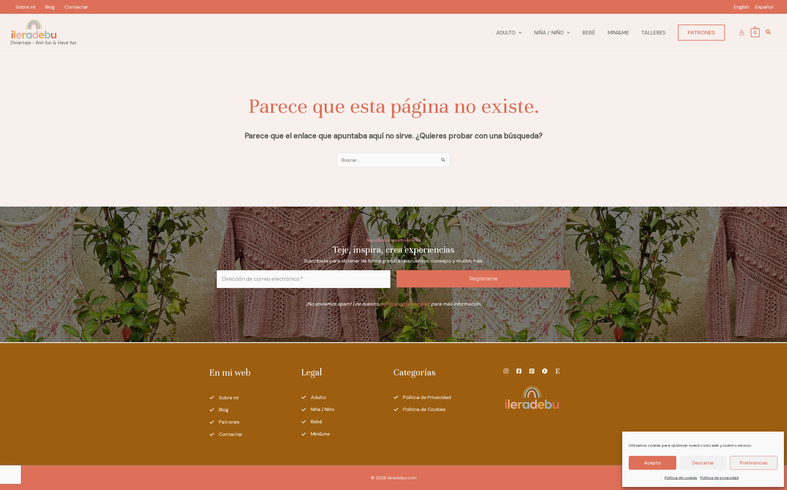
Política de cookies (681, 477)
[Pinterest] (532, 371)
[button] (519, 32)
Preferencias (754, 463)
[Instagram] (506, 371)
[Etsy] (557, 371)
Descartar (703, 463)
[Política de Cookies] (420, 409)
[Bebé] (311, 421)
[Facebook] (519, 371)
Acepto (652, 463)
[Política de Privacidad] (422, 397)
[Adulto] (313, 397)
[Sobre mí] (224, 397)
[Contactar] (226, 434)
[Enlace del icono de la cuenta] (742, 32)
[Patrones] (224, 422)
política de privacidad (405, 304)
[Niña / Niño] (317, 409)
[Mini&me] (315, 434)
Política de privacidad (719, 477)
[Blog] (218, 409)
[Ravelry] (545, 371)
